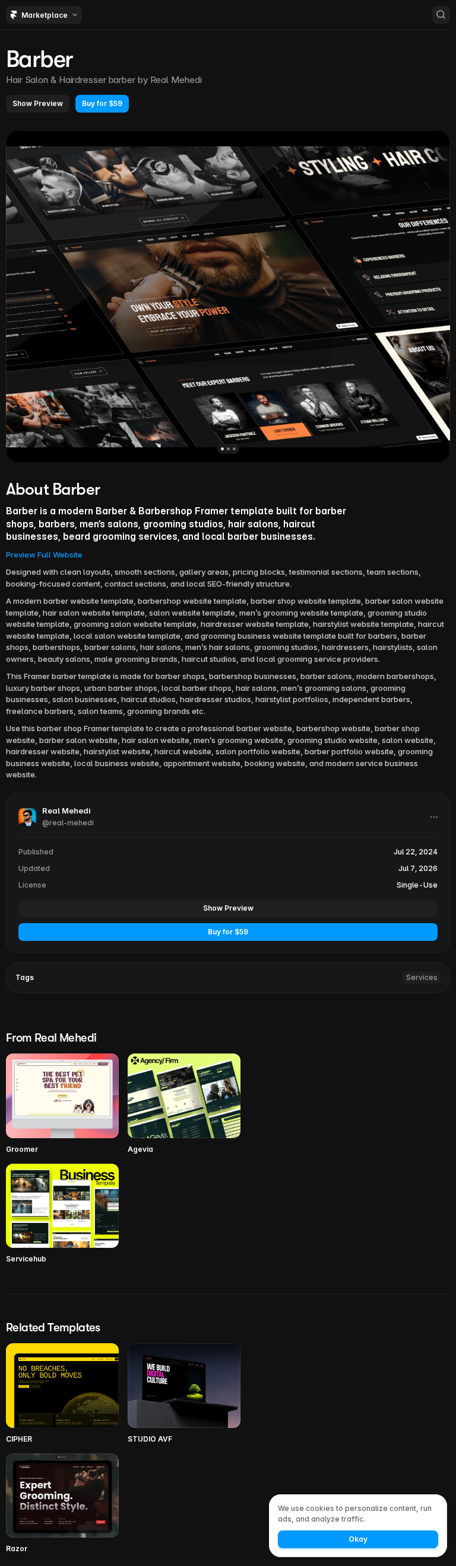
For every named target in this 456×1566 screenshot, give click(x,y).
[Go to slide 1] (222, 448)
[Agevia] (184, 1104)
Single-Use (417, 884)
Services (422, 977)
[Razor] (62, 1504)
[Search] (441, 15)
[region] (228, 296)
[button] (37, 104)
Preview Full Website (44, 554)
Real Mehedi (176, 79)
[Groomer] (62, 1104)
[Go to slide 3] (234, 448)
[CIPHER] (62, 1394)
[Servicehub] (62, 1214)
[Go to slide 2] (228, 448)
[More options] (434, 817)
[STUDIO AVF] (184, 1394)
